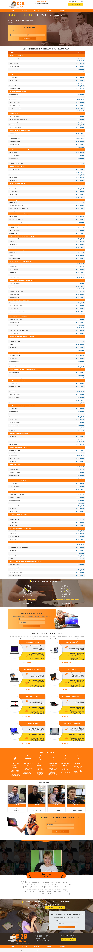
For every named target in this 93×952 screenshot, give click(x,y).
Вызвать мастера (27, 38)
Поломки (24, 10)
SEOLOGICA (12, 943)
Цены (12, 10)
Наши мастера (62, 10)
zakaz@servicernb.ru (41, 1)
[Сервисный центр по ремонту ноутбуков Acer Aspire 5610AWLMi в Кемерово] (17, 4)
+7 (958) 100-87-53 (77, 2)
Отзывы (49, 10)
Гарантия (36, 10)
